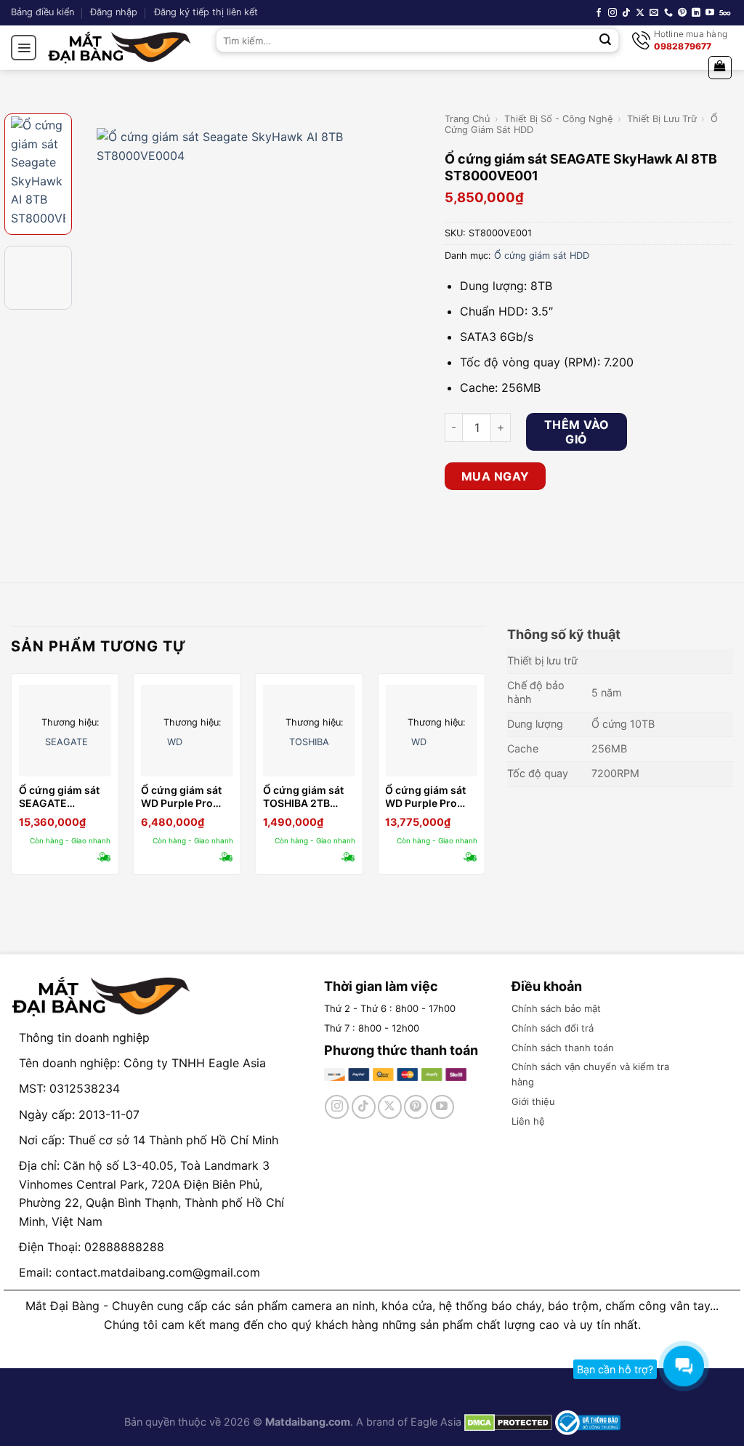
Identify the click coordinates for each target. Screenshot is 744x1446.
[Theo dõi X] (640, 13)
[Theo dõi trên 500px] (724, 13)
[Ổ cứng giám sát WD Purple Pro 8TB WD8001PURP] (187, 731)
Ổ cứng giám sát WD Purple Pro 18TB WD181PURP (429, 797)
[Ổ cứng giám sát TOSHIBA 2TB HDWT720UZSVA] (309, 731)
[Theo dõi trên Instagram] (612, 13)
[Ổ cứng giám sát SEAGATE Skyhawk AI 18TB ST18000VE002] (65, 731)
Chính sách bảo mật (556, 1008)
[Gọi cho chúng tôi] (668, 13)
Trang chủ (467, 118)
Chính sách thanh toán (563, 1047)
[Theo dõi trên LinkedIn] (696, 13)
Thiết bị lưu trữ (662, 118)
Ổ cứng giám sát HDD (541, 255)
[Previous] (95, 284)
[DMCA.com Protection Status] (506, 1421)
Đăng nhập (113, 12)
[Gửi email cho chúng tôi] (654, 13)
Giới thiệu (533, 1101)
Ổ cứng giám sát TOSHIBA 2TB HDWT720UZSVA (305, 797)
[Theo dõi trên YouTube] (709, 13)
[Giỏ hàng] (720, 67)
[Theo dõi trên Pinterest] (682, 13)
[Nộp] (605, 40)
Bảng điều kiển (42, 12)
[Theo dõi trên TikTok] (626, 13)
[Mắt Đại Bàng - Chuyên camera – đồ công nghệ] (120, 47)
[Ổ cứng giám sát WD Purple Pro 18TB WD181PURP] (431, 731)
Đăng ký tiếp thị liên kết (206, 12)
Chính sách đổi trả (553, 1028)
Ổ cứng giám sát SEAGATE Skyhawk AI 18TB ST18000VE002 (61, 797)
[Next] (409, 284)
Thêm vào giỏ (577, 431)
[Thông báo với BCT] (587, 1421)
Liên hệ (528, 1121)
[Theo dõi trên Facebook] (598, 13)
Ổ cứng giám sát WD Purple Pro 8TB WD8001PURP (186, 797)
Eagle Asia (436, 1421)
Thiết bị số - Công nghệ (558, 118)
